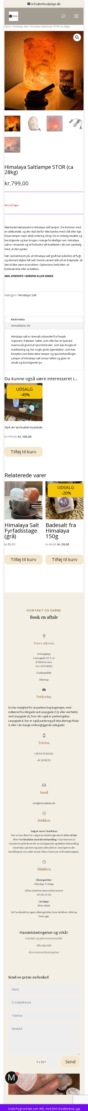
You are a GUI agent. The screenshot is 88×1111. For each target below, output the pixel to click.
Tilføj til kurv (23, 452)
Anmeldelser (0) (20, 325)
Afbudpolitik (44, 945)
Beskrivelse (18, 319)
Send (70, 1062)
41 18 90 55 (44, 760)
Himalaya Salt (20, 26)
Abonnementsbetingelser (44, 952)
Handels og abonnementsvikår (44, 938)
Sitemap (43, 679)
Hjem (7, 26)
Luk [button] (78, 1109)
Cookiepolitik (44, 672)
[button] (77, 37)
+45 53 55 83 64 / (44, 753)
